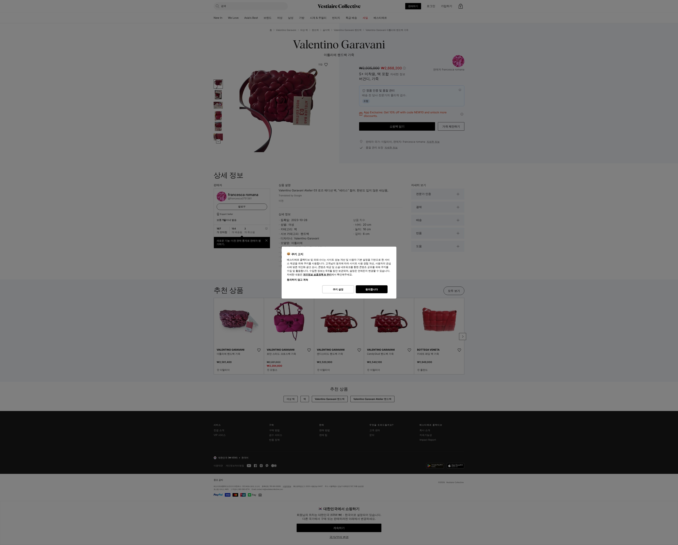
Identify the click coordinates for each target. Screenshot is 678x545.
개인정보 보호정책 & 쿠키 (317, 274)
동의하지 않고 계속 (297, 279)
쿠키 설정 (338, 289)
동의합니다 (371, 289)
